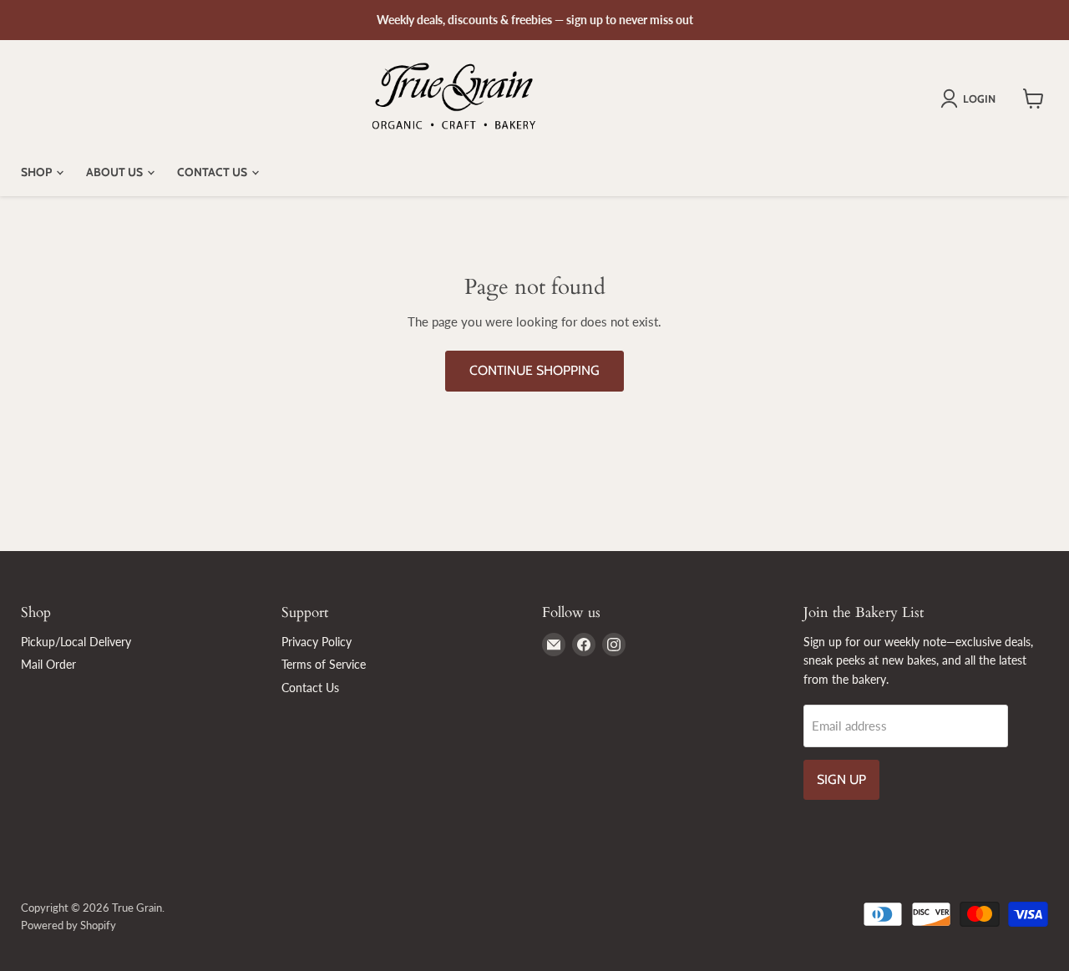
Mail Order (48, 664)
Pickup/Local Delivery (76, 642)
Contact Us (213, 172)
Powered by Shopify (68, 925)
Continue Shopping (534, 370)
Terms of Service (323, 664)
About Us (115, 172)
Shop (37, 172)
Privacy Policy (316, 642)
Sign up (841, 779)
